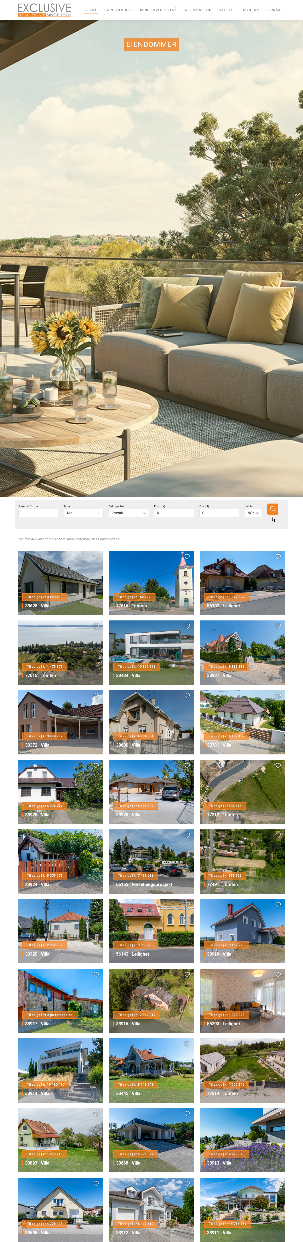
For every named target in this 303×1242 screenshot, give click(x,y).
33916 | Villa (128, 1023)
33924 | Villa (37, 884)
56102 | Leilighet (223, 605)
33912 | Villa (128, 1232)
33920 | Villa (37, 954)
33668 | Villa (128, 1163)
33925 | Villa (37, 814)
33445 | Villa (128, 1093)
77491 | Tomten (222, 884)
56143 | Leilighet (132, 954)
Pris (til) (204, 506)
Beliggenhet (116, 506)
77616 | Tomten (131, 605)
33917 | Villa (37, 1023)
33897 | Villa (37, 1163)
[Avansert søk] (272, 520)
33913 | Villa (219, 1163)
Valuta (249, 506)
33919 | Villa (219, 954)
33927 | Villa (219, 675)
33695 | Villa (37, 1232)
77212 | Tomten (222, 814)
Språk (274, 9)
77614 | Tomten (222, 1093)
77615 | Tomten (40, 675)
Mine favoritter (158, 9)
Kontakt (252, 9)
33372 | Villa (37, 745)
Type (67, 506)
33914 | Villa (37, 1093)
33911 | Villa (219, 1232)
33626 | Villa (37, 605)
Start (91, 9)
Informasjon (198, 9)
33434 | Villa (128, 675)
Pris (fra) (159, 506)
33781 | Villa (219, 745)
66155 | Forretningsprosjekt (144, 884)
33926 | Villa (128, 814)
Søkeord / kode (28, 506)
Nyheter (227, 9)
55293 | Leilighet (223, 1023)
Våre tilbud (116, 9)
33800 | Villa (128, 745)
